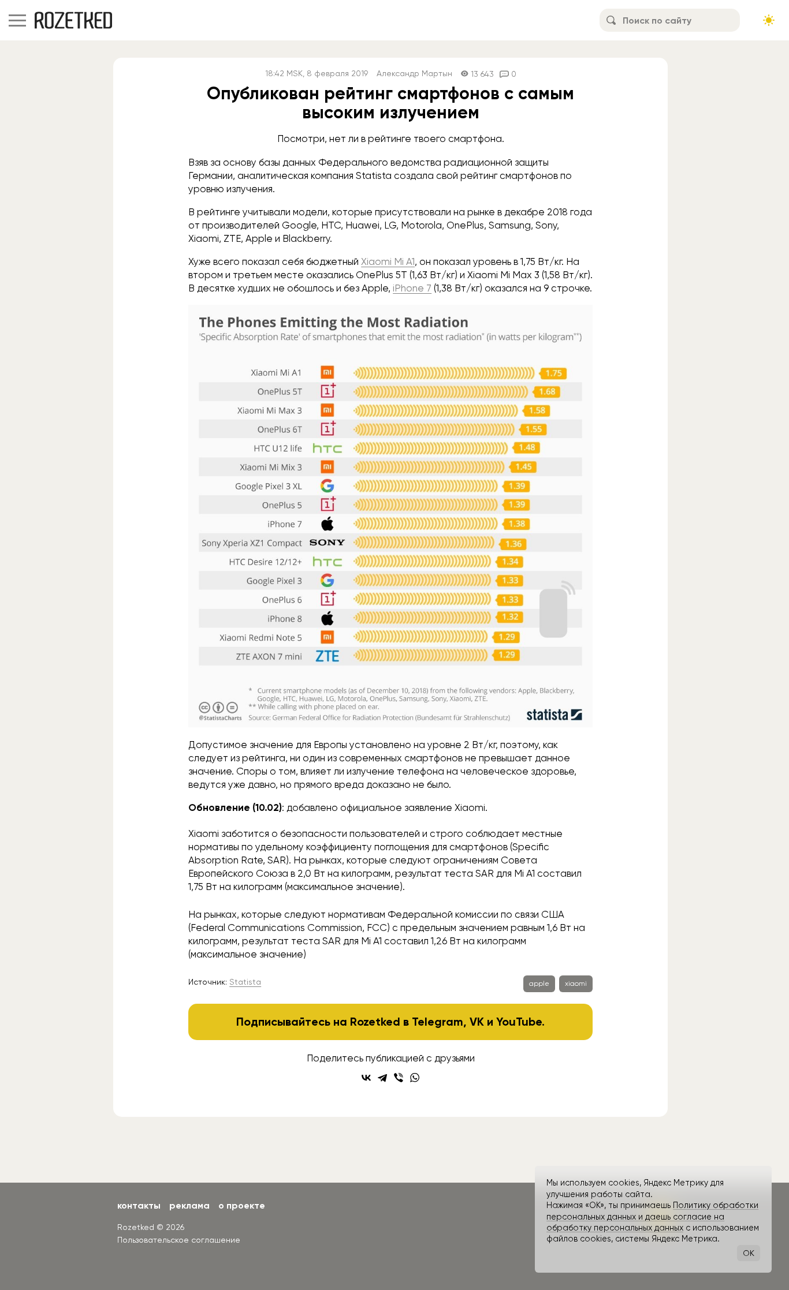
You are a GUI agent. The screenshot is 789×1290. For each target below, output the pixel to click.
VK (477, 1022)
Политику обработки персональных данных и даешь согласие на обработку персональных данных (652, 1216)
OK (748, 1253)
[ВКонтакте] (366, 1078)
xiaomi (576, 983)
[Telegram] (382, 1078)
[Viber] (398, 1078)
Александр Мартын (414, 73)
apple (539, 983)
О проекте (241, 1205)
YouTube (519, 1022)
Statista (245, 981)
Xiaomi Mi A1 (388, 261)
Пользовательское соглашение (178, 1239)
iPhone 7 (412, 288)
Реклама (189, 1205)
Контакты (139, 1205)
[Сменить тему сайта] (768, 20)
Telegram (437, 1022)
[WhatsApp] (415, 1078)
